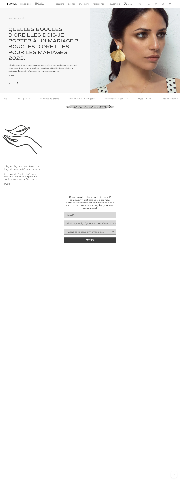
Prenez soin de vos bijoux (82, 98)
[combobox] (89, 231)
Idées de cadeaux (169, 98)
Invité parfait (23, 98)
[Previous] (9, 83)
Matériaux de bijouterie (116, 98)
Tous (4, 98)
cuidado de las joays (87, 107)
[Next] (17, 83)
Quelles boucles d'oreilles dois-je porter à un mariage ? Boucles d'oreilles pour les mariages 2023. (43, 43)
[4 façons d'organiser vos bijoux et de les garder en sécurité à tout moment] (22, 138)
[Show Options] (113, 231)
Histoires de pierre (49, 98)
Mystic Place (144, 98)
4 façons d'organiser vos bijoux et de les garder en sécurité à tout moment (22, 168)
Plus (11, 75)
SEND (90, 240)
